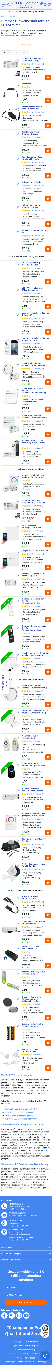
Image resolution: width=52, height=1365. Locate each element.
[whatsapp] (4, 1223)
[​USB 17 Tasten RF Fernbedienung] (10, 296)
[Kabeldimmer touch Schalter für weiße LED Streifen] (10, 140)
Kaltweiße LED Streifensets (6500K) (19, 1115)
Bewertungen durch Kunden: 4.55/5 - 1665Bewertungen (26, 1362)
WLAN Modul (6, 1187)
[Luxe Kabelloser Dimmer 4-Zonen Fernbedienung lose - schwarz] (10, 634)
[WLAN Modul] (10, 559)
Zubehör (12, 16)
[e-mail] (4, 1215)
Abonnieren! (26, 1302)
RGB (45, 1150)
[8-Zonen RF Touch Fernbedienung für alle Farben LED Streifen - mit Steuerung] (10, 449)
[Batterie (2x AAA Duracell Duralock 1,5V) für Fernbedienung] (10, 980)
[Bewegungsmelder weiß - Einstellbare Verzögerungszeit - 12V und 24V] (10, 1058)
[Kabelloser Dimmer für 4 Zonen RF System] (10, 582)
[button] (17, 60)
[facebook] (4, 1315)
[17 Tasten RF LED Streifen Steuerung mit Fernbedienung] (10, 271)
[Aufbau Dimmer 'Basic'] (10, 190)
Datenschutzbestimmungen (26, 1350)
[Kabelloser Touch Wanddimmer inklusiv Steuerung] (10, 372)
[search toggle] (8, 4)
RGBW (4, 1153)
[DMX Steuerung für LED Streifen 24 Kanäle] (10, 955)
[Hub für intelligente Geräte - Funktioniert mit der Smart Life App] (10, 534)
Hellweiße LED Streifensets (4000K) (19, 1112)
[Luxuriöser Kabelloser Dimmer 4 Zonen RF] (10, 321)
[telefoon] (4, 1206)
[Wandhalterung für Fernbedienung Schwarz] (10, 772)
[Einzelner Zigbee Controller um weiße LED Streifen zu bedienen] (10, 67)
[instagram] (19, 1315)
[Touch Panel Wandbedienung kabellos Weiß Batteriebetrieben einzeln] (10, 397)
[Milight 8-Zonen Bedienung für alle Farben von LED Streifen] (10, 797)
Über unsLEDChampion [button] (11, 1253)
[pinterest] (12, 1315)
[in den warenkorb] (48, 77)
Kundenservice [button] (7, 1247)
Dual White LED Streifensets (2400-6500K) (22, 1119)
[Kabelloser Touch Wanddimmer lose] (10, 694)
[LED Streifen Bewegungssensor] (10, 847)
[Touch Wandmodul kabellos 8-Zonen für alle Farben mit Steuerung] (10, 484)
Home (3, 16)
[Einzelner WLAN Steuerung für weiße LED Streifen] (10, 509)
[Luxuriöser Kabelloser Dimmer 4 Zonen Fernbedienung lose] (10, 607)
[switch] (45, 1335)
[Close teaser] (9, 670)
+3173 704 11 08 (15, 1220)
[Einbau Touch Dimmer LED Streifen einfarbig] (10, 213)
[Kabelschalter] (10, 92)
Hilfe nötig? (6, 1200)
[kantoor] (4, 1232)
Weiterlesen (26, 45)
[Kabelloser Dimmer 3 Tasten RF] (10, 239)
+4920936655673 (16, 1204)
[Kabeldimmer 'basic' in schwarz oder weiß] (10, 115)
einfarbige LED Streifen (32, 1132)
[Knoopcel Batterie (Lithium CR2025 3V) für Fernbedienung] (10, 1005)
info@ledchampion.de (17, 1213)
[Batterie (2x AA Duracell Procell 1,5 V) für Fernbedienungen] (10, 1032)
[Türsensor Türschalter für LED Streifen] (10, 905)
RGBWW (38, 1153)
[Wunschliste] (45, 4)
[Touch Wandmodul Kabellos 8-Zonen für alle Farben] (10, 822)
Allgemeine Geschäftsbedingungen (26, 1346)
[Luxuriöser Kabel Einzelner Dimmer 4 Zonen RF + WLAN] (10, 347)
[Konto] (41, 4)
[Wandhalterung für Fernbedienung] (10, 744)
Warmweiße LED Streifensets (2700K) (20, 1109)
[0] (49, 4)
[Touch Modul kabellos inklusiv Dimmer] (10, 424)
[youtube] (26, 1315)
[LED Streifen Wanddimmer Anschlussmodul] (10, 930)
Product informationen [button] (10, 1260)
